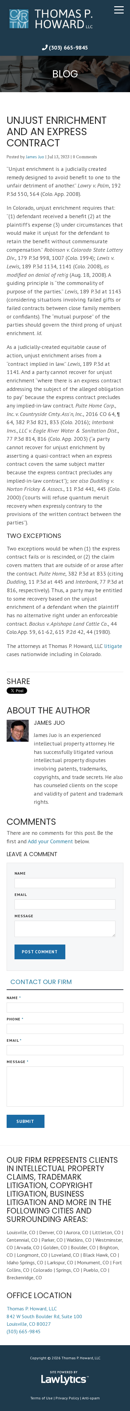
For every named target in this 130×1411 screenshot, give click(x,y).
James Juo (35, 157)
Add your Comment (50, 841)
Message (24, 915)
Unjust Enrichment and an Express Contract (57, 131)
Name (20, 873)
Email (21, 894)
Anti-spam (91, 1398)
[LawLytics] (65, 1378)
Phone (15, 1019)
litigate (113, 646)
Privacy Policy (67, 1398)
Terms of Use (41, 1398)
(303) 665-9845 (68, 47)
